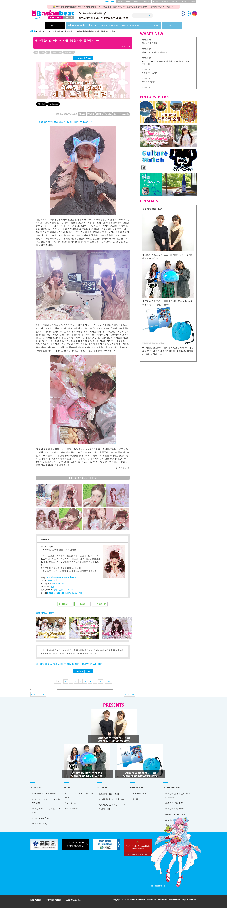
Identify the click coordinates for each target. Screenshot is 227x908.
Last (108, 681)
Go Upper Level (39, 694)
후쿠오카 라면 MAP (174, 808)
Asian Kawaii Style (41, 818)
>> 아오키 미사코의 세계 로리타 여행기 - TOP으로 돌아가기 (69, 664)
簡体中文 (137, 1)
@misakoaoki (58, 583)
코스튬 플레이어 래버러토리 (112, 799)
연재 (39, 31)
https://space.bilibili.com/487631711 (64, 592)
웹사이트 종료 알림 (150, 43)
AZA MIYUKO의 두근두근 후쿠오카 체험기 (112, 806)
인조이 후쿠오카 (130, 25)
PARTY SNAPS (72, 808)
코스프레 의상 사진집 (109, 793)
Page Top (130, 694)
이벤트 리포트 (56, 52)
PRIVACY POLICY (53, 900)
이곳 (52, 586)
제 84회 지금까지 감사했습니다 (154, 52)
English (155, 1)
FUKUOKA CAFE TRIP (175, 814)
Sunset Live (71, 803)
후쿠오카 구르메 (109, 25)
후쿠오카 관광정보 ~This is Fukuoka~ (178, 795)
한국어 (128, 1)
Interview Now (139, 793)
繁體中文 (147, 1)
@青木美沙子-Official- (63, 589)
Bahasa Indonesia (188, 1)
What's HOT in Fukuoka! (82, 25)
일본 (36, 52)
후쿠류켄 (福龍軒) (149, 82)
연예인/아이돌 (69, 52)
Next (88, 58)
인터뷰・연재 (151, 25)
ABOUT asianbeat (74, 900)
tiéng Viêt (175, 1)
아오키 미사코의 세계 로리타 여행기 (57, 31)
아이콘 (135, 799)
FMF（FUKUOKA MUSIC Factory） (79, 795)
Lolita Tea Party (39, 823)
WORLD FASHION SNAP (44, 793)
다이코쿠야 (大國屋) (150, 73)
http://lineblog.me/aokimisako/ (61, 577)
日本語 (120, 1)
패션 (48, 52)
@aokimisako (54, 580)
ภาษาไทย (165, 1)
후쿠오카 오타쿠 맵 (174, 803)
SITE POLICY (35, 900)
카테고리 (55, 25)
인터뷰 (41, 52)
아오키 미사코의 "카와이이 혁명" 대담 (46, 801)
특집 (171, 25)
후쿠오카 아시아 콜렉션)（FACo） (46, 810)
